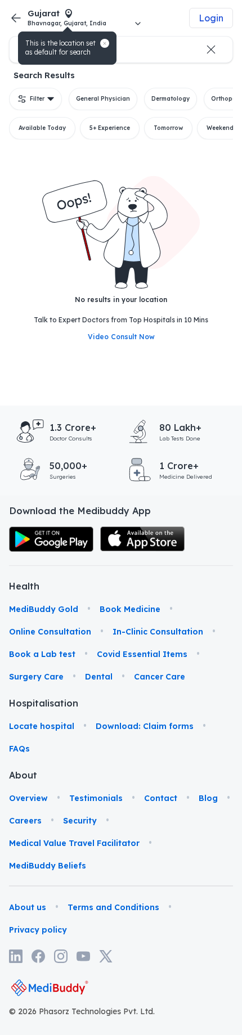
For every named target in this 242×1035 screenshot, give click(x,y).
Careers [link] (25, 821)
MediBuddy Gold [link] (43, 609)
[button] (104, 43)
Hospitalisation (26, 703)
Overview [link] (28, 798)
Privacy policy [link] (38, 930)
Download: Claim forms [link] (145, 726)
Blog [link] (208, 798)
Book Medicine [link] (130, 609)
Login (211, 18)
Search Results (44, 75)
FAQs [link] (19, 749)
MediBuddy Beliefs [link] (47, 866)
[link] (51, 539)
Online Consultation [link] (50, 632)
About (23, 775)
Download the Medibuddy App (80, 510)
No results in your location (121, 299)
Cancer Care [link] (159, 677)
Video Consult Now (121, 336)
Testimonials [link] (96, 798)
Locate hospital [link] (41, 726)
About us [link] (27, 907)
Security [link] (80, 821)
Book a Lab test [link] (42, 654)
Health (24, 586)
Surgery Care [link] (36, 677)
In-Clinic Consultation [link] (158, 632)
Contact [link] (160, 798)
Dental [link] (99, 677)
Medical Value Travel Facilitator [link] (74, 843)
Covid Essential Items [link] (142, 654)
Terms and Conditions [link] (113, 907)
